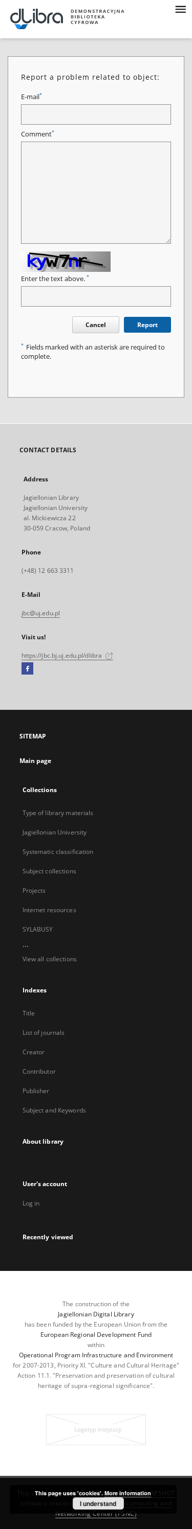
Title (29, 1013)
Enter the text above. (55, 278)
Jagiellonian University (55, 832)
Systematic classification (58, 851)
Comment (37, 134)
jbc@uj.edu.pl (41, 613)
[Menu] (180, 8)
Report (147, 324)
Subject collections (49, 871)
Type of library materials (58, 812)
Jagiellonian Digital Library (96, 1314)
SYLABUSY (38, 929)
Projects (34, 890)
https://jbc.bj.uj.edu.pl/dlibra (63, 655)
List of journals (44, 1032)
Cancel (96, 324)
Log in (31, 1203)
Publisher (36, 1090)
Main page (35, 760)
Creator (34, 1052)
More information (127, 1493)
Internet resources (49, 910)
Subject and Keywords (54, 1110)
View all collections (50, 959)
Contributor (39, 1071)
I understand (98, 1503)
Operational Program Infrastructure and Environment (96, 1355)
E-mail (31, 96)
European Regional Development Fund (96, 1334)
